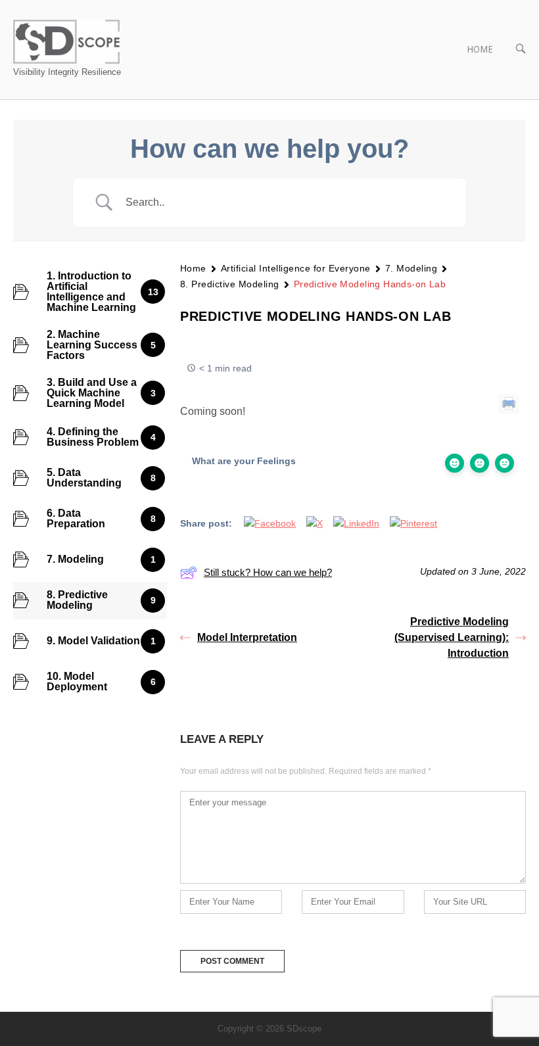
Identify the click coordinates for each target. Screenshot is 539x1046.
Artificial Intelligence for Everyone (296, 268)
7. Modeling (411, 268)
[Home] (66, 41)
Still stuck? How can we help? (268, 572)
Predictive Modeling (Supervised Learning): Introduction (451, 637)
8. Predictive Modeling (229, 284)
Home (193, 268)
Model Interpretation (247, 637)
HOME (480, 49)
